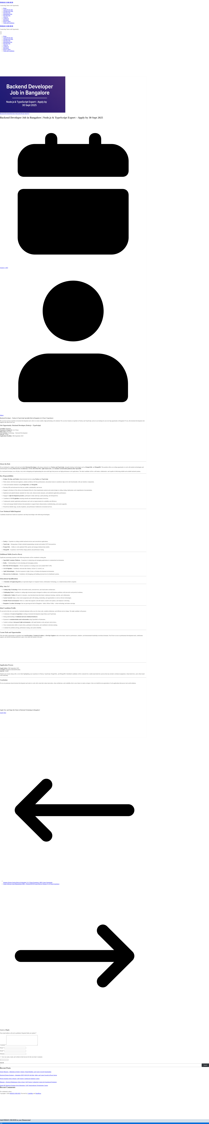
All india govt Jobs (8, 11)
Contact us (6, 18)
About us (5, 17)
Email (2, 1051)
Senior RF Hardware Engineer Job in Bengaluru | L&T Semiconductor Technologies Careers (24, 1085)
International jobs (7, 14)
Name (2, 1047)
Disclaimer (6, 20)
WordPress (38, 1093)
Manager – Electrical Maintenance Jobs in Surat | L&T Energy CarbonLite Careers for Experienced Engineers (28, 1082)
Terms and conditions (8, 23)
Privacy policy (7, 21)
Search (2, 1062)
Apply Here (3, 712)
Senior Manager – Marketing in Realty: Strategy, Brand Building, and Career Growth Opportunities (25, 1071)
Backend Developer (5, 113)
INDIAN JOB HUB (6, 2)
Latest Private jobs (8, 9)
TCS (28, 113)
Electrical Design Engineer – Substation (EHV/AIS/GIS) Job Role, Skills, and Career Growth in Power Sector (28, 1075)
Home (4, 8)
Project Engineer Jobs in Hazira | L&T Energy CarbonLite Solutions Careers (19, 1078)
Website (2, 1054)
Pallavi (2, 415)
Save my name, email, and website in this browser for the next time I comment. (22, 1057)
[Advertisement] (32, 64)
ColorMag (30, 1093)
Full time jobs (6, 12)
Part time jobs (6, 15)
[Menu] (1, 32)
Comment (3, 1045)
